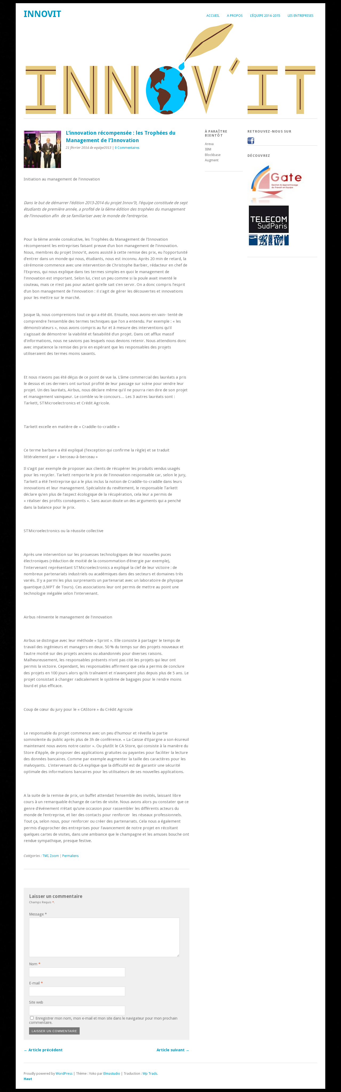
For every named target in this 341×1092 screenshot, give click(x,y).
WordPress (64, 1073)
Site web (36, 1002)
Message (38, 914)
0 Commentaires (127, 148)
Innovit (42, 14)
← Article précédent (43, 1050)
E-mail (36, 983)
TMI (45, 856)
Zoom (54, 856)
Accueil (213, 16)
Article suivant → (173, 1050)
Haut (28, 1079)
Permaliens (70, 856)
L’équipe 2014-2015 (265, 16)
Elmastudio (111, 1073)
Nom (34, 964)
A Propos (235, 16)
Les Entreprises (301, 16)
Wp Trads (150, 1073)
